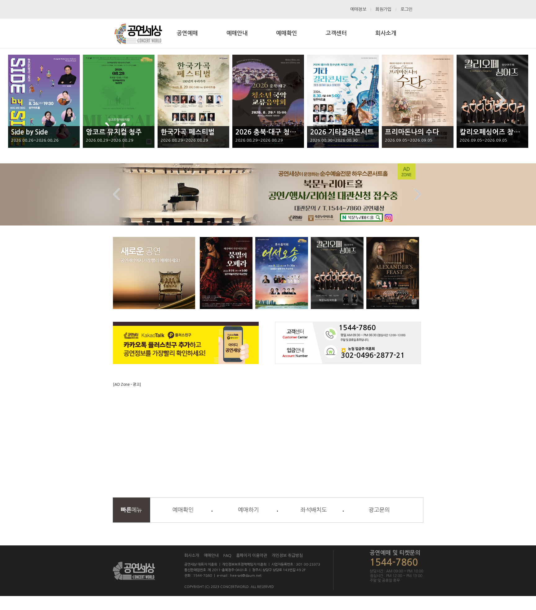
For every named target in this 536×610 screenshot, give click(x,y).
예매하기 (248, 510)
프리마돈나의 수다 (412, 132)
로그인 (406, 9)
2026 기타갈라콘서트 (342, 132)
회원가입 (383, 9)
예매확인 (183, 510)
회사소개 (191, 555)
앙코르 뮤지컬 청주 (114, 132)
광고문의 (379, 510)
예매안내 (211, 555)
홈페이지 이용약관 (251, 555)
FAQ (227, 555)
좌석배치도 (314, 510)
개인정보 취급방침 (287, 555)
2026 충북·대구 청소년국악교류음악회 (291, 132)
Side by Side (29, 132)
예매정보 (358, 9)
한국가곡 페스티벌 (188, 132)
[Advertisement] (268, 430)
